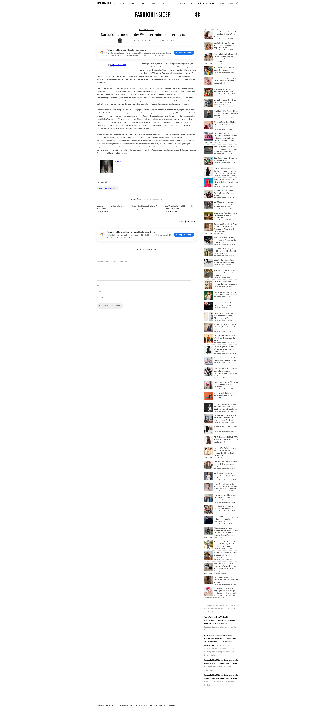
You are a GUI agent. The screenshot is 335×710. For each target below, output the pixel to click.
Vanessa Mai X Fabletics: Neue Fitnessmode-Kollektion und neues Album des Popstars (225, 395)
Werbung (153, 705)
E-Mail (99, 291)
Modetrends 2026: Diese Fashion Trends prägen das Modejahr (224, 193)
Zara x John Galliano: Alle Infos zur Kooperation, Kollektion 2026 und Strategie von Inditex (225, 406)
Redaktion (143, 705)
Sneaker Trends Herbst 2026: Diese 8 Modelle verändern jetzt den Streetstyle (226, 80)
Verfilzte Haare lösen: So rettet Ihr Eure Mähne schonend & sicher (225, 464)
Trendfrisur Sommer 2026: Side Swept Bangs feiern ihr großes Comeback (225, 555)
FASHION (121, 3)
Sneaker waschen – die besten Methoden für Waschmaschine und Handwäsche (225, 239)
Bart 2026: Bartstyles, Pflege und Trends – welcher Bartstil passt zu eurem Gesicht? (225, 251)
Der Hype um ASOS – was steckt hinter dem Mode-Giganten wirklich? (223, 315)
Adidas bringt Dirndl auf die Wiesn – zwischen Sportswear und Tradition (225, 349)
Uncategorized (146, 29)
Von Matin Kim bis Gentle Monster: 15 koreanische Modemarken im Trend (223, 204)
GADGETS (183, 3)
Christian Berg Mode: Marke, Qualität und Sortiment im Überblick (225, 124)
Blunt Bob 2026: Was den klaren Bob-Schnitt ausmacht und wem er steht (226, 113)
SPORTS (164, 3)
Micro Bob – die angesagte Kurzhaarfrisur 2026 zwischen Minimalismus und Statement (225, 486)
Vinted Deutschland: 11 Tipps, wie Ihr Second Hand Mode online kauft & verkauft (225, 102)
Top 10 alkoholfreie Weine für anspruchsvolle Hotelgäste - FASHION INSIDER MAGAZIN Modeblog (219, 620)
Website (100, 297)
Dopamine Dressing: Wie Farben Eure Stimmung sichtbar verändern (226, 384)
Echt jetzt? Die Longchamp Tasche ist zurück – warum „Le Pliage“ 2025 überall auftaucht (225, 170)
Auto (100, 188)
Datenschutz (174, 705)
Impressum (163, 705)
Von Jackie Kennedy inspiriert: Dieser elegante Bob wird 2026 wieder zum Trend (220, 608)
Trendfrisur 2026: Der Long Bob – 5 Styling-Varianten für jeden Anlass (226, 326)
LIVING (173, 3)
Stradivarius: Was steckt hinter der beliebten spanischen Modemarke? (225, 215)
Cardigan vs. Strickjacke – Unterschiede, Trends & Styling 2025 (225, 475)
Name (99, 285)
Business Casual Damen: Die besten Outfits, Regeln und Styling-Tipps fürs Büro (224, 543)
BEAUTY (133, 3)
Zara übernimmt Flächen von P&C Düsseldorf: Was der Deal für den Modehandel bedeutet (225, 149)
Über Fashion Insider (105, 705)
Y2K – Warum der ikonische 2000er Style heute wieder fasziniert (224, 272)
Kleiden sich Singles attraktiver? (144, 206)
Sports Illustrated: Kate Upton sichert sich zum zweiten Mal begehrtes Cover (225, 45)
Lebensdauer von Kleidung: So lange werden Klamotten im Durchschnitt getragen (225, 497)
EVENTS (145, 3)
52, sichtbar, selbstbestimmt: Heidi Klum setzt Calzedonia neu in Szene (226, 579)
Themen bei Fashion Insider (126, 705)
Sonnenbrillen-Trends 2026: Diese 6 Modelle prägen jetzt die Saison (226, 182)
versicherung (111, 188)
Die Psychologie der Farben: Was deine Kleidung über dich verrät (225, 338)
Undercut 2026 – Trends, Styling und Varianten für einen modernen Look (226, 519)
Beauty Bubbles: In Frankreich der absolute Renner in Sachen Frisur (225, 34)
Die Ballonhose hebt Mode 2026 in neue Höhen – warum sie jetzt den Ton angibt (226, 439)
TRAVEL (155, 3)
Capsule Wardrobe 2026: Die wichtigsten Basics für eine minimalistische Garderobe (225, 417)
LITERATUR (195, 3)
